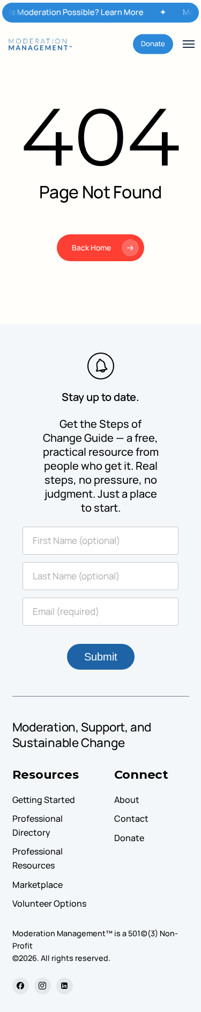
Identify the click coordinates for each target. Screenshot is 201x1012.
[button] (189, 44)
